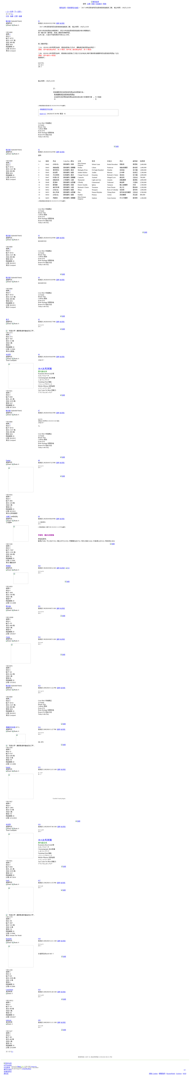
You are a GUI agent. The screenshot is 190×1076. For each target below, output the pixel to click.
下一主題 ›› (18, 11)
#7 (39, 410)
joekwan (8, 1020)
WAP (184, 1073)
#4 (39, 277)
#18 (39, 938)
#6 (39, 354)
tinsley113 (43, 114)
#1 (39, 21)
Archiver (179, 1073)
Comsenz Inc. (34, 1066)
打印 (7, 16)
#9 (39, 516)
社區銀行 (99, 4)
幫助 (104, 4)
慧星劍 (8, 566)
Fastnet (8, 460)
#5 (39, 319)
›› (12, 14)
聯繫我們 (162, 1073)
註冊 (88, 4)
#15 (39, 767)
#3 (39, 235)
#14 (39, 727)
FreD (7, 880)
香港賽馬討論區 (72, 8)
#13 (39, 685)
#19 (39, 989)
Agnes (8, 637)
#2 (39, 149)
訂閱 (16, 16)
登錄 (93, 4)
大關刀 (8, 516)
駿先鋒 (8, 21)
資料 (57, 23)
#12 (39, 637)
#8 (39, 460)
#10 (39, 566)
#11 (39, 606)
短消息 (62, 23)
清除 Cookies (153, 1073)
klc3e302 (9, 938)
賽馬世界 (62, 8)
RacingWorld (171, 1073)
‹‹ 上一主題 (9, 11)
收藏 (20, 16)
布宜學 (8, 354)
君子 (7, 319)
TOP (185, 1069)
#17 (39, 880)
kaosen (8, 767)
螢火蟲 (8, 606)
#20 (39, 1020)
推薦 (11, 16)
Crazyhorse (9, 989)
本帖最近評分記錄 (46, 109)
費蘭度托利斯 (10, 727)
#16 (39, 824)
